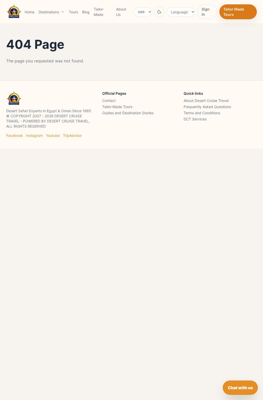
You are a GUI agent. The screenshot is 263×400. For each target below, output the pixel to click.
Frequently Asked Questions (207, 106)
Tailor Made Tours (233, 12)
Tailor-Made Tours (117, 106)
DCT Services (195, 119)
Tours (73, 12)
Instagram (34, 135)
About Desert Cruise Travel (206, 100)
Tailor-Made (99, 12)
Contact (109, 100)
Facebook (14, 135)
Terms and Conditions (202, 113)
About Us (121, 12)
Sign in (206, 11)
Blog (86, 12)
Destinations (49, 12)
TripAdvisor (72, 135)
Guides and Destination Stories (128, 113)
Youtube (53, 135)
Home (29, 12)
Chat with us (240, 387)
